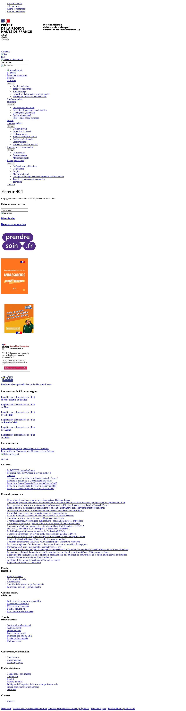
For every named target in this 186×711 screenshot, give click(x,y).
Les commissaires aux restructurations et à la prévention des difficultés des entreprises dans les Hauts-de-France (58, 505)
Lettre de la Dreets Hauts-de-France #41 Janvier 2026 (31, 486)
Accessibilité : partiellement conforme (30, 708)
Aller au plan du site (16, 11)
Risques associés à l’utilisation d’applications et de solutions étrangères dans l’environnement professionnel (56, 508)
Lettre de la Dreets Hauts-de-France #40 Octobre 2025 (32, 483)
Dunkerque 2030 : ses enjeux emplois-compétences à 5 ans (34, 547)
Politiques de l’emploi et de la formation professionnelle (38, 176)
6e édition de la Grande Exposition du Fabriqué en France (33, 560)
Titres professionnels (22, 89)
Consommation (20, 155)
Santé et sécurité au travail (25, 136)
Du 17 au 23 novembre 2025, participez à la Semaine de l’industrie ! (38, 528)
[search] (14, 62)
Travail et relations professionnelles (29, 179)
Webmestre (6, 708)
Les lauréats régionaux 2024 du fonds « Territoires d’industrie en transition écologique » (47, 544)
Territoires (17, 182)
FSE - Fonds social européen (26, 118)
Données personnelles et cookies (63, 708)
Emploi (16, 171)
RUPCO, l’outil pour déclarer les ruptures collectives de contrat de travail (40, 515)
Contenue (5, 51)
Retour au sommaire (13, 224)
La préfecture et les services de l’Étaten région (18, 398)
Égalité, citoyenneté (22, 115)
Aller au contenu (14, 3)
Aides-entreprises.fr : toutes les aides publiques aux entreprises (35, 518)
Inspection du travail (22, 131)
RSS (3, 57)
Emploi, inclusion (21, 86)
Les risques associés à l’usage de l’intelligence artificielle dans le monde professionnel (46, 536)
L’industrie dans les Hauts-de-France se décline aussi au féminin (36, 539)
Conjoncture (18, 168)
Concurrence (19, 152)
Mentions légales (98, 708)
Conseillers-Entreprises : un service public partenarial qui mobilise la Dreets (41, 534)
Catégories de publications (25, 166)
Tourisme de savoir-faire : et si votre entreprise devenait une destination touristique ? (45, 510)
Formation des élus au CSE (25, 144)
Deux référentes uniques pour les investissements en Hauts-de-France (38, 500)
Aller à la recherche (16, 9)
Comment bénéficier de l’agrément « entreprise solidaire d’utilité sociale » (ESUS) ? (45, 526)
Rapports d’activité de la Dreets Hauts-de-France (29, 480)
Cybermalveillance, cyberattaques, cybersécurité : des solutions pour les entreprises (45, 521)
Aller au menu (13, 6)
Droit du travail (20, 129)
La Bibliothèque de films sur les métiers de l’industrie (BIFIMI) (36, 531)
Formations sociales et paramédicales (29, 96)
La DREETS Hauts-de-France (21, 470)
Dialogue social (20, 134)
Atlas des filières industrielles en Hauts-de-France (29, 557)
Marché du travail (21, 174)
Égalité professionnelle (23, 139)
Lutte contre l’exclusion (23, 107)
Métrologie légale (21, 158)
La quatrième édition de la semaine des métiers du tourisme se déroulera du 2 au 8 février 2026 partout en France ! (59, 552)
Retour (11, 83)
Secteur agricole (20, 142)
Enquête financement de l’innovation (24, 562)
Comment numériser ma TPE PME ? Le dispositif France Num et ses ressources (43, 541)
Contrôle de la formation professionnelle (31, 94)
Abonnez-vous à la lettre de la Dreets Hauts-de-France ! (32, 478)
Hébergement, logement (24, 112)
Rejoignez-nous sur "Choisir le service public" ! (29, 473)
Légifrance (84, 708)
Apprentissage (19, 91)
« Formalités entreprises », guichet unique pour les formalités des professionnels (43, 523)
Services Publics (115, 708)
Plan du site (8, 218)
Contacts (11, 475)
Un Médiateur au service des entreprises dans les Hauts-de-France (37, 513)
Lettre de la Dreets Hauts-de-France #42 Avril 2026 (30, 488)
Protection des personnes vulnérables (29, 110)
